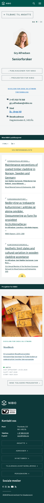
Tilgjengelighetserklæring (21, 466)
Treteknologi (22, 92)
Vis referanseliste (22, 150)
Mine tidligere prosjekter (23, 383)
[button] (22, 174)
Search (34, 3)
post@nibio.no (23, 436)
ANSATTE (21, 443)
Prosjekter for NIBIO (22, 78)
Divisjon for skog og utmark (22, 89)
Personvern (21, 474)
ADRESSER (21, 451)
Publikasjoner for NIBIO (23, 71)
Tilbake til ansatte (18, 14)
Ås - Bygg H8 (15, 111)
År (12, 144)
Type (4, 144)
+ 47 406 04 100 (23, 433)
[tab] (22, 174)
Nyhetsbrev (21, 458)
